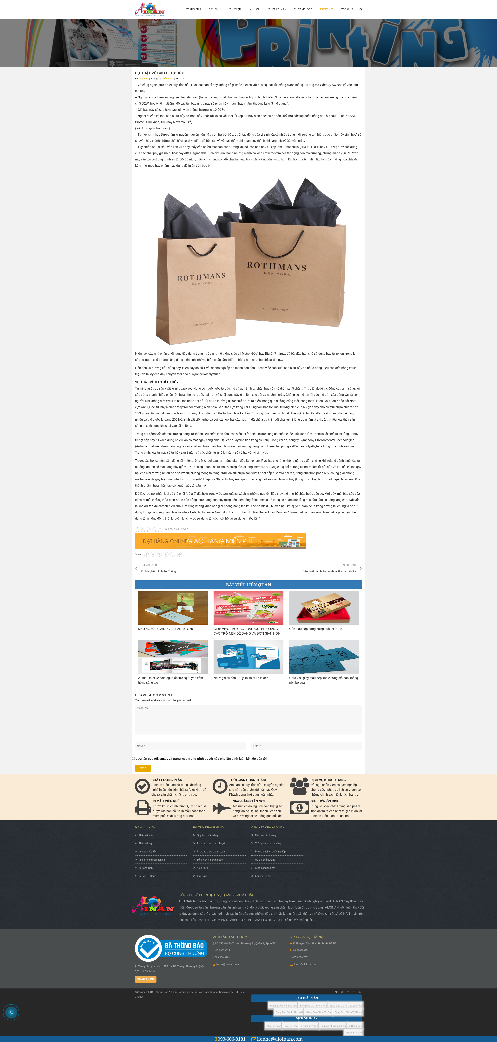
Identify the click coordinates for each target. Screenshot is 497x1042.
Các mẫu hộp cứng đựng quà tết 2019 (315, 629)
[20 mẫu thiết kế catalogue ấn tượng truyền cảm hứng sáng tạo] (173, 657)
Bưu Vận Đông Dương (205, 992)
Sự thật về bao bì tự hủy (159, 73)
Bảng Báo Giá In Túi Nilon (348, 1012)
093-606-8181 (222, 957)
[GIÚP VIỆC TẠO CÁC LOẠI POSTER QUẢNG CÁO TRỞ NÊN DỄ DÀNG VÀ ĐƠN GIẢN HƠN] (248, 608)
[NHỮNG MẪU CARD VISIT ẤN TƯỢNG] (173, 608)
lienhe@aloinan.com (227, 964)
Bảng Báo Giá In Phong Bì (289, 1012)
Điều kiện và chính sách (210, 859)
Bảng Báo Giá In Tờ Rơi (319, 1012)
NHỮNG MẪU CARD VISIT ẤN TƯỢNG (166, 629)
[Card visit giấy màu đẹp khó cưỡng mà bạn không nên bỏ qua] (324, 657)
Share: (138, 554)
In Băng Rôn (146, 867)
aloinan (144, 78)
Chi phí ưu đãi (263, 876)
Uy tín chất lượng (265, 859)
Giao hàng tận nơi (265, 867)
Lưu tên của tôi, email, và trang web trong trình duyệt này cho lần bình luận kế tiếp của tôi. (201, 758)
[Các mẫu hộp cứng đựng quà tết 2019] (324, 608)
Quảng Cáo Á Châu (166, 992)
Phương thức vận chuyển (211, 843)
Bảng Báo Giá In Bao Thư (283, 1005)
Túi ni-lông (142, 388)
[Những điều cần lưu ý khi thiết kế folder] (248, 657)
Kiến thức (168, 78)
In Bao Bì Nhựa (147, 876)
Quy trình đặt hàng (207, 835)
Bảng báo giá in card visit (313, 1005)
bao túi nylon (335, 353)
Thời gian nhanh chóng (268, 843)
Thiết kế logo (146, 843)
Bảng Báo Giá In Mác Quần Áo (346, 1005)
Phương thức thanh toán (211, 851)
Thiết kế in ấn (146, 835)
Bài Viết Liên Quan (248, 584)
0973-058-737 (300, 957)
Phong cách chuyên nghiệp (270, 851)
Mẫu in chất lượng (265, 835)
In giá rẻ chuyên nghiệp (152, 859)
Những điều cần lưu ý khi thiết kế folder (241, 678)
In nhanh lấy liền (148, 851)
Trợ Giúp (202, 876)
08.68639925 (222, 950)
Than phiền (145, 979)
